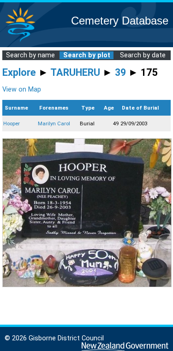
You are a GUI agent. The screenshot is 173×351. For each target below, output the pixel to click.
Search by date (143, 55)
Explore (19, 72)
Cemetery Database (119, 20)
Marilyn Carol (54, 123)
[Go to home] (20, 41)
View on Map (21, 89)
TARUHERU (75, 72)
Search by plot (86, 55)
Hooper (11, 123)
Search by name (30, 55)
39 (120, 72)
